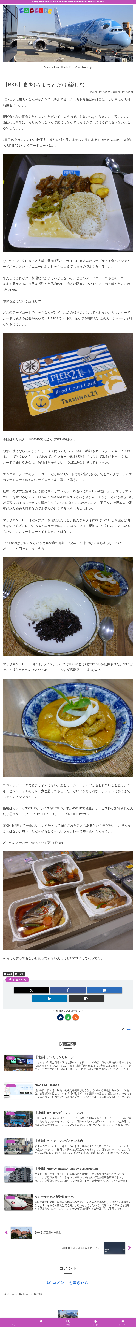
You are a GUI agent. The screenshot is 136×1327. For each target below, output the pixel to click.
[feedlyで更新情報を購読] (68, 1017)
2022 (9, 974)
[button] (86, 998)
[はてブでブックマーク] (104, 990)
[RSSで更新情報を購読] (75, 1017)
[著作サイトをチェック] (60, 1017)
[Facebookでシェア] (68, 990)
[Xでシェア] (31, 990)
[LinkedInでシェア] (49, 998)
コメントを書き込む (70, 1282)
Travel (21, 974)
